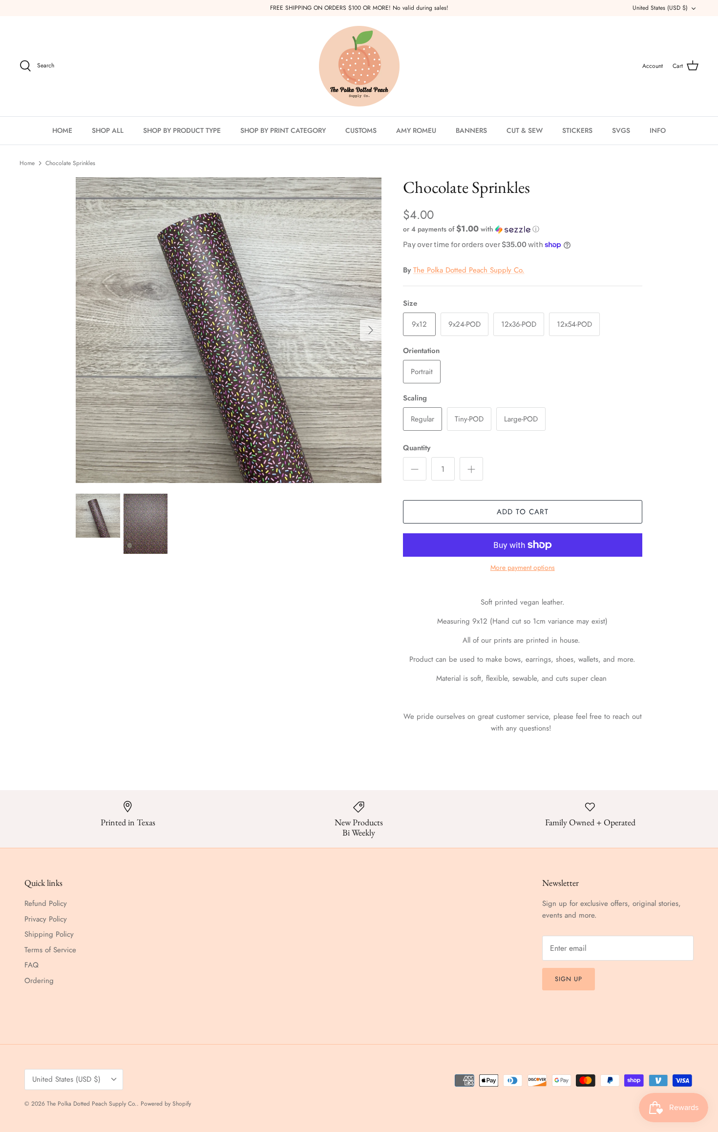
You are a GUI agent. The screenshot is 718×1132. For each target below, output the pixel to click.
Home (27, 163)
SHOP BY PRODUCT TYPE (182, 130)
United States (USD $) (660, 7)
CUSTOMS (361, 130)
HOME (62, 130)
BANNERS (471, 130)
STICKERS (577, 130)
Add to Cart (523, 511)
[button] (471, 229)
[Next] (370, 330)
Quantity (416, 448)
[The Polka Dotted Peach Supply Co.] (359, 66)
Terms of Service (50, 949)
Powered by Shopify (166, 1103)
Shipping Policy (49, 934)
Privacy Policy (45, 919)
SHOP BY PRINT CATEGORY (283, 130)
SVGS (621, 130)
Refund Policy (45, 903)
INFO (658, 130)
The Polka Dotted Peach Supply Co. (469, 270)
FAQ (31, 965)
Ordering (39, 980)
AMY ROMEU (416, 130)
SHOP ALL (108, 130)
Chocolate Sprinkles (70, 163)
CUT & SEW (525, 130)
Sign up (568, 979)
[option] (228, 330)
